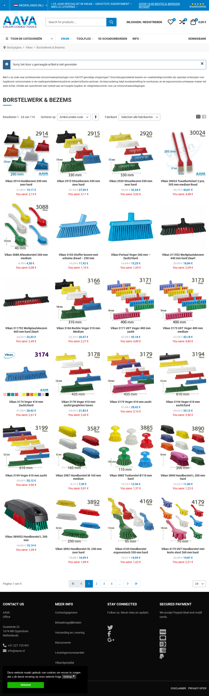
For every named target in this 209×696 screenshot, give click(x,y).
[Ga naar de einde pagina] (135, 584)
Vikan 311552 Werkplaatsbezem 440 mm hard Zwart (183, 256)
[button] (5, 5)
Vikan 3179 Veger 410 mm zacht (130, 401)
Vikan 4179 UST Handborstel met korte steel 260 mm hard (183, 550)
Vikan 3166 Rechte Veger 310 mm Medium (78, 330)
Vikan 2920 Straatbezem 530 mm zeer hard (130, 182)
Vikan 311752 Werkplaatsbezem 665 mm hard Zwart (26, 330)
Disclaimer (178, 688)
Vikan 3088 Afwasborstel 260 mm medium (26, 256)
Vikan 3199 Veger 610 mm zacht (26, 475)
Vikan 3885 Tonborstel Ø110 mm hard (131, 477)
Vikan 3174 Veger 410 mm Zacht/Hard (26, 403)
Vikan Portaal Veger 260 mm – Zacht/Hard (130, 256)
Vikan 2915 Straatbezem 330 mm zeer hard (78, 182)
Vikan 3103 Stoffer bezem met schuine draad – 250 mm (78, 256)
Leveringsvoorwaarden (69, 652)
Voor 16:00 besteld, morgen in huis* (159, 5)
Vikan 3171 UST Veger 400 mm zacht (131, 330)
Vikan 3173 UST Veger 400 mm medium (183, 330)
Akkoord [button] (26, 685)
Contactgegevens (66, 612)
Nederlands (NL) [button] (31, 5)
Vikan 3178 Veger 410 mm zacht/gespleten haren (78, 403)
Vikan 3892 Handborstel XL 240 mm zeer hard (78, 550)
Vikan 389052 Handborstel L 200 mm (26, 538)
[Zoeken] (111, 22)
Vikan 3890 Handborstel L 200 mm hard (183, 477)
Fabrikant (111, 117)
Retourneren (63, 642)
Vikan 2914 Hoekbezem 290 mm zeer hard (26, 182)
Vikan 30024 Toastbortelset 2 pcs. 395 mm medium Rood (183, 182)
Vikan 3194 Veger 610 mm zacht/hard (183, 403)
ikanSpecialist (65, 662)
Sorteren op (48, 117)
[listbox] (74, 117)
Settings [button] (69, 676)
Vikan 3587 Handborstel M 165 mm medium (78, 477)
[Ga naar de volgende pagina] (128, 584)
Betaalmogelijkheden (68, 622)
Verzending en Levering (69, 632)
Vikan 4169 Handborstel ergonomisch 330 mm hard (130, 550)
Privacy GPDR (197, 688)
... (119, 583)
